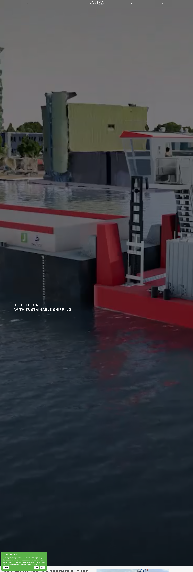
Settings (6, 567)
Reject (36, 567)
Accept (42, 567)
